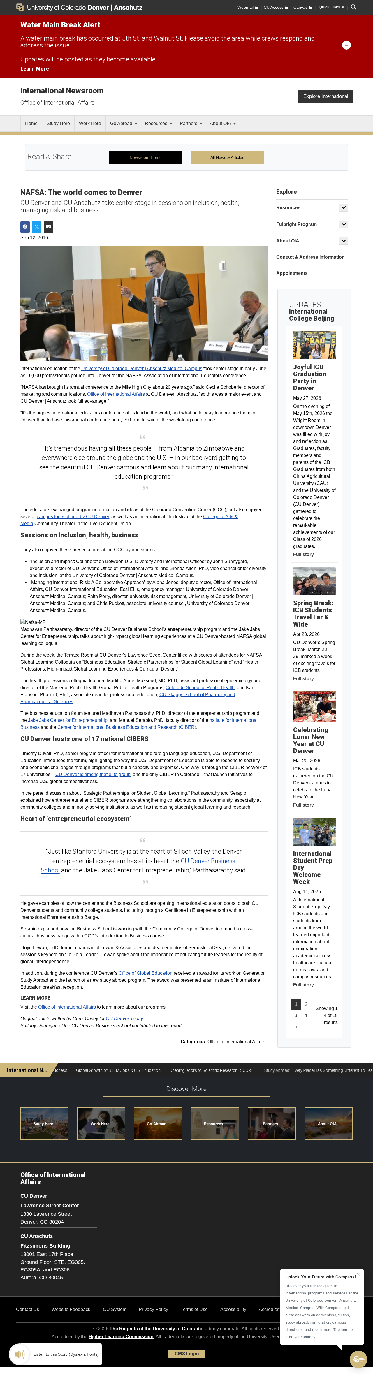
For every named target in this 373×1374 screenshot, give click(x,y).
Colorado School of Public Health (200, 687)
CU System (114, 1309)
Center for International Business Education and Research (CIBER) (126, 727)
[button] (358, 1359)
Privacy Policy (153, 1309)
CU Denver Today (124, 1018)
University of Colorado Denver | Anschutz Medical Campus (141, 368)
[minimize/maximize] (346, 45)
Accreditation (272, 1309)
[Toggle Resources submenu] (344, 208)
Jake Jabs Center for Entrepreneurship (68, 720)
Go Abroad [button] (156, 1124)
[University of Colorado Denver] (63, 7)
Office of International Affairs (57, 102)
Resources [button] (213, 1124)
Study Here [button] (43, 1124)
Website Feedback (71, 1309)
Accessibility (233, 1309)
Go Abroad (121, 123)
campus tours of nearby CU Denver (73, 516)
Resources (156, 123)
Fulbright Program (296, 224)
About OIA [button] (327, 1124)
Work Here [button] (100, 1124)
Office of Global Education (146, 973)
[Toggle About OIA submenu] (344, 241)
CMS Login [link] (187, 1354)
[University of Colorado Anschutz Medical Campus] (129, 7)
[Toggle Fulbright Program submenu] (344, 224)
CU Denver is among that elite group (93, 774)
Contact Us (27, 1309)
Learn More (34, 69)
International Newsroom (61, 90)
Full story (303, 554)
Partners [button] (270, 1124)
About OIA (221, 123)
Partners (189, 123)
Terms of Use (194, 1309)
